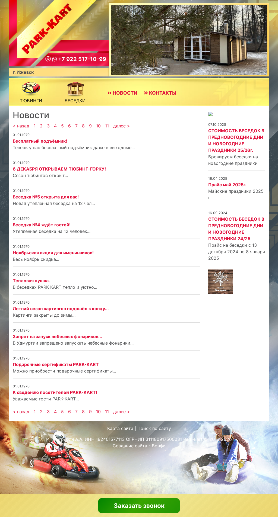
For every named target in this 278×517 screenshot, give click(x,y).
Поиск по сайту (154, 428)
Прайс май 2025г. (227, 184)
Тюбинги (31, 100)
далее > (121, 126)
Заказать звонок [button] (139, 505)
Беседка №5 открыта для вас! (46, 197)
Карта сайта (120, 428)
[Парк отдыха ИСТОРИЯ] (220, 281)
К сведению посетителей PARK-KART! (55, 392)
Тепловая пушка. (31, 280)
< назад (21, 126)
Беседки (75, 100)
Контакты (162, 93)
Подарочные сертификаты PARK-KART (56, 364)
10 (98, 126)
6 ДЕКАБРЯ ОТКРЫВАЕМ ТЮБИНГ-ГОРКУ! (59, 169)
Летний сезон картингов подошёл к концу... (61, 308)
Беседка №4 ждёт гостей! (42, 224)
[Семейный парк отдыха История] (210, 113)
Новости (124, 93)
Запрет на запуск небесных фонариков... (57, 336)
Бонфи (159, 445)
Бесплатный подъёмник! (40, 141)
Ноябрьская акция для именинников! (53, 252)
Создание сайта (130, 445)
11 (107, 126)
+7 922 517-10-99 (81, 59)
